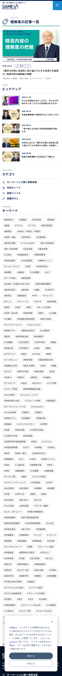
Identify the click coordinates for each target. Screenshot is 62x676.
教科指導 (39, 371)
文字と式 (20, 494)
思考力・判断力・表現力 (29, 231)
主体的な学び (39, 453)
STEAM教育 (10, 412)
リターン (52, 534)
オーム (8, 301)
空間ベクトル (49, 459)
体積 (37, 348)
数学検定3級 (22, 336)
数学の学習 (23, 371)
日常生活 (26, 237)
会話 (24, 383)
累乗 (37, 289)
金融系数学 (23, 254)
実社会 (8, 570)
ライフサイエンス (13, 324)
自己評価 (35, 558)
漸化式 (8, 564)
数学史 (8, 295)
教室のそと (12, 198)
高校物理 (28, 313)
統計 (24, 353)
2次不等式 (40, 342)
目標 (22, 558)
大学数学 (45, 330)
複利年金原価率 (12, 523)
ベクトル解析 (36, 587)
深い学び (26, 529)
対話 (52, 371)
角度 (7, 429)
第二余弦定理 (47, 243)
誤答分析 (9, 348)
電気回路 (52, 301)
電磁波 (31, 581)
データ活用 (10, 278)
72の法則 (9, 505)
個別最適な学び (46, 359)
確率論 (8, 231)
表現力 (34, 377)
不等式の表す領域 (13, 581)
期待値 (8, 540)
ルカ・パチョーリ (13, 511)
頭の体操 (20, 429)
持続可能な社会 (12, 400)
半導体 (8, 599)
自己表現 (9, 488)
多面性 (47, 377)
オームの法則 (44, 307)
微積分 (21, 272)
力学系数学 (27, 260)
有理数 (38, 488)
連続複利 (20, 470)
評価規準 (41, 529)
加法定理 (28, 435)
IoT (22, 459)
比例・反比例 (11, 313)
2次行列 (49, 289)
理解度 (8, 424)
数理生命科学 (28, 330)
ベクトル (47, 441)
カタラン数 (23, 570)
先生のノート (13, 187)
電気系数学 (10, 260)
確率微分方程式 (27, 552)
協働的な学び (11, 365)
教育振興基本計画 (32, 388)
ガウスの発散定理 (13, 593)
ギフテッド (10, 353)
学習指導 (36, 482)
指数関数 (49, 470)
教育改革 (28, 359)
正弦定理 (28, 248)
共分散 (51, 540)
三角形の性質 (37, 429)
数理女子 (9, 219)
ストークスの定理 (36, 593)
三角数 (53, 313)
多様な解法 (10, 529)
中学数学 (24, 348)
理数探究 (22, 295)
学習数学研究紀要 (26, 318)
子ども (8, 371)
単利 (50, 464)
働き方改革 (29, 365)
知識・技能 (10, 237)
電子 (20, 599)
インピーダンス (12, 266)
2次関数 (9, 342)
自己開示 (24, 488)
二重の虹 (20, 464)
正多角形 (37, 219)
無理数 (51, 488)
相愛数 (23, 219)
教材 (7, 453)
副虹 (24, 476)
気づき (38, 499)
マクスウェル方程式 (14, 587)
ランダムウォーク (13, 546)
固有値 (25, 289)
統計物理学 (47, 225)
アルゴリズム (34, 324)
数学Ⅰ (7, 336)
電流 (18, 307)
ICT (48, 272)
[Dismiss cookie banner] (52, 622)
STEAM (36, 353)
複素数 (8, 272)
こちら (12, 641)
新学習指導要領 (43, 283)
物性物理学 (10, 605)
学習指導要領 (11, 447)
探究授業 (26, 278)
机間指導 (24, 534)
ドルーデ (48, 295)
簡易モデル (10, 418)
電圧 (29, 307)
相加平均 (9, 575)
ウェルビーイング (30, 394)
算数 (48, 348)
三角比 (8, 254)
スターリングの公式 (31, 605)
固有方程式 (10, 289)
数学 (41, 313)
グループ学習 (11, 388)
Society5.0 (37, 406)
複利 (7, 470)
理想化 (39, 412)
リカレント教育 (33, 400)
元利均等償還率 (33, 523)
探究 (44, 494)
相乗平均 (24, 575)
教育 (49, 353)
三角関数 (35, 272)
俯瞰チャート (45, 260)
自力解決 (9, 499)
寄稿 (54, 342)
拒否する (31, 663)
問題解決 (9, 459)
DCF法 (50, 523)
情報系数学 (40, 254)
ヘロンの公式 (28, 243)
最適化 (38, 575)
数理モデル (10, 330)
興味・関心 (21, 453)
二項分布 (9, 610)
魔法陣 (51, 219)
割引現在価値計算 (30, 517)
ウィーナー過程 (46, 546)
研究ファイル (13, 193)
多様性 (39, 447)
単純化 (26, 412)
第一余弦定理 (11, 248)
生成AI (52, 447)
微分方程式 (46, 318)
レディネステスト (26, 424)
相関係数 (37, 540)
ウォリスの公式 (44, 610)
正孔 (31, 599)
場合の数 (39, 570)
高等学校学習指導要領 (15, 441)
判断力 (21, 377)
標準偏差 (22, 540)
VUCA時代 (10, 394)
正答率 (44, 424)
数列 (33, 494)
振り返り (24, 499)
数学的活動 (10, 243)
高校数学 (39, 336)
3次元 (33, 459)
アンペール (23, 301)
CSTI (26, 447)
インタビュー (11, 359)
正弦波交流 (42, 266)
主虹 (7, 464)
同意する (31, 656)
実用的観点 (40, 564)
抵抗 (7, 307)
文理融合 (26, 418)
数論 (7, 225)
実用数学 (51, 400)
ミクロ (32, 225)
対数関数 (52, 575)
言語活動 (41, 237)
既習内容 (41, 418)
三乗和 (8, 318)
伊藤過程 (9, 552)
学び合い (45, 552)
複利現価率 (10, 517)
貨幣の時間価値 (35, 511)
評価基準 (9, 534)
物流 (34, 441)
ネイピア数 (10, 476)
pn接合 (43, 599)
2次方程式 (24, 342)
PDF (35, 295)
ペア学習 (52, 383)
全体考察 (9, 558)
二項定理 (51, 605)
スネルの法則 (39, 476)
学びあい (37, 383)
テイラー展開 (42, 505)
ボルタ (38, 301)
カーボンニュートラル (15, 406)
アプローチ (10, 383)
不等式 (53, 570)
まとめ (49, 558)
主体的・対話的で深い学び (17, 283)
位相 (28, 266)
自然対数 (25, 505)
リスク (38, 534)
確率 (30, 546)
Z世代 (49, 482)
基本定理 (43, 248)
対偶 (7, 494)
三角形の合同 (11, 435)
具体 (43, 365)
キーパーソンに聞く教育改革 (21, 182)
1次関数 (34, 470)
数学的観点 (23, 564)
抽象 (54, 365)
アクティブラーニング (15, 482)
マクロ (19, 225)
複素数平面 (36, 464)
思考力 (8, 377)
